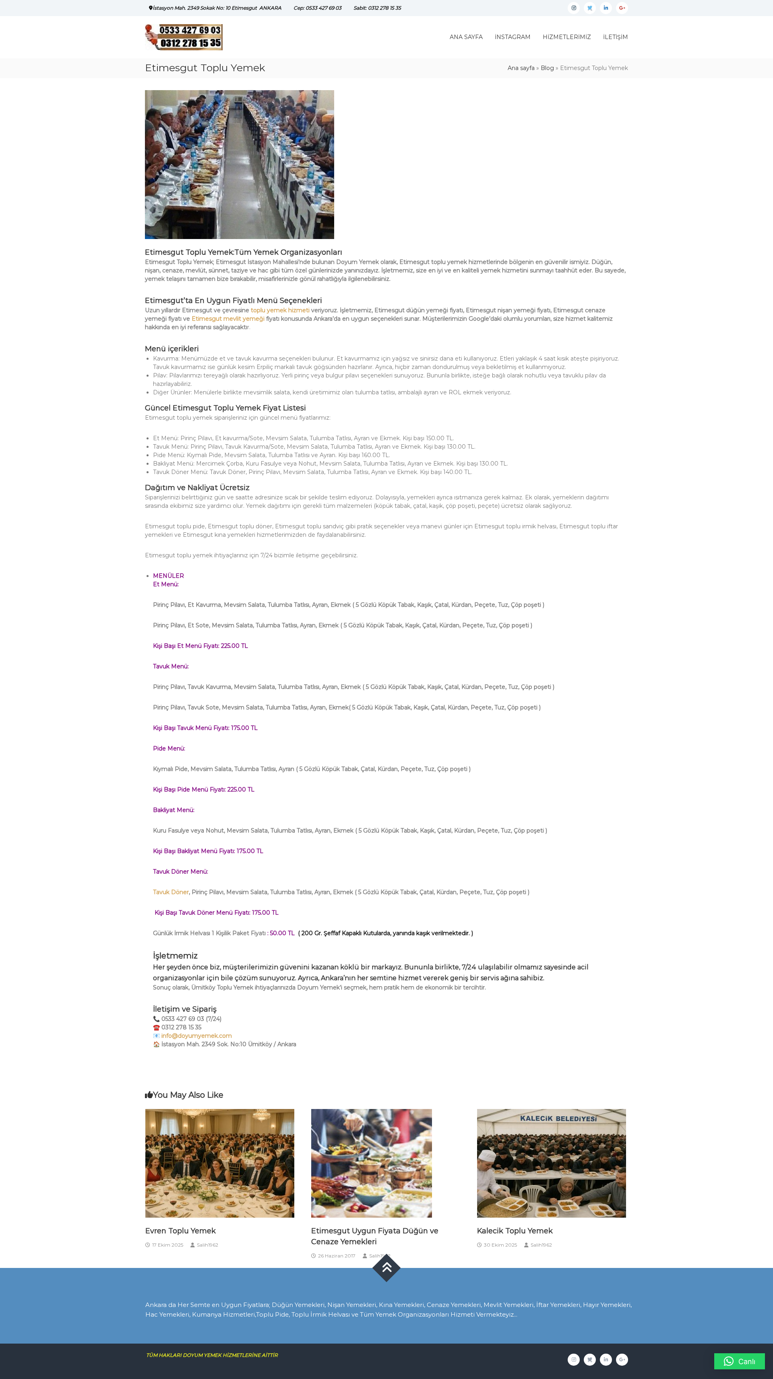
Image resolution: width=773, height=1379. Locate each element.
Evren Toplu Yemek (180, 1230)
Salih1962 (207, 1245)
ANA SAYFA (466, 37)
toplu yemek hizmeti (280, 310)
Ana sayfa (521, 68)
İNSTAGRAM (513, 37)
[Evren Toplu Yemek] (219, 1163)
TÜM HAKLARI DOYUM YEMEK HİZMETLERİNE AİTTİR (215, 1355)
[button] (739, 1361)
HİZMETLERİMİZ (567, 37)
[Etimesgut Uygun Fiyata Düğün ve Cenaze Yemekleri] (371, 1163)
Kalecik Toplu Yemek (515, 1230)
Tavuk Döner (171, 892)
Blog (547, 68)
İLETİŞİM (615, 37)
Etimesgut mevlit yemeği (228, 318)
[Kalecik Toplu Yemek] (551, 1163)
